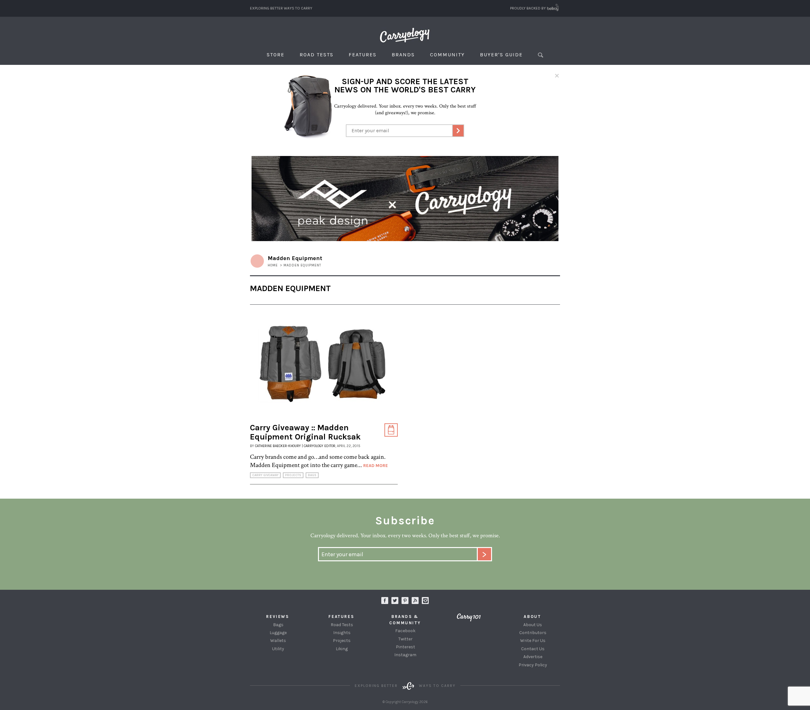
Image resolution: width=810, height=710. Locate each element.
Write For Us (532, 640)
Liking (342, 648)
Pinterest (405, 647)
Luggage (278, 632)
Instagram (425, 600)
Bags (312, 475)
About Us (532, 624)
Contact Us (533, 648)
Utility (278, 648)
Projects (293, 475)
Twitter (405, 639)
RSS (415, 600)
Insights (342, 632)
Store (275, 55)
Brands (403, 55)
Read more (375, 465)
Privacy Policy (533, 665)
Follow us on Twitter (394, 600)
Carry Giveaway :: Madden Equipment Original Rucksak (305, 432)
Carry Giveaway (265, 475)
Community (447, 55)
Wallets (278, 640)
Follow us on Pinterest (405, 600)
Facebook (405, 630)
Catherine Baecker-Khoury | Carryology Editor (295, 446)
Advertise (532, 656)
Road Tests (316, 55)
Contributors (532, 632)
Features (363, 55)
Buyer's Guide (501, 55)
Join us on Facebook (384, 600)
